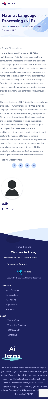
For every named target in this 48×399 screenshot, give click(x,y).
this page (27, 390)
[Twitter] (20, 165)
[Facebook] (14, 165)
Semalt (22, 264)
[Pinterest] (27, 165)
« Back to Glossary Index (11, 48)
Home (4, 26)
